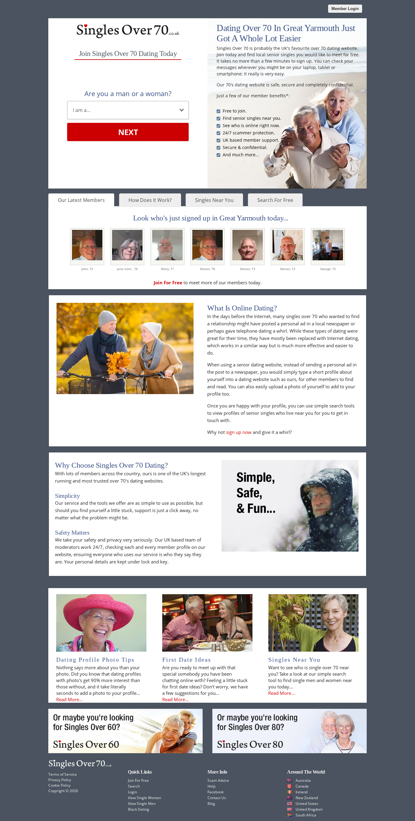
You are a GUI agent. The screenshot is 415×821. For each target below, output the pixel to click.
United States (307, 803)
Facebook (216, 792)
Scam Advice (218, 780)
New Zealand (307, 797)
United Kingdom (309, 809)
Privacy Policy (59, 779)
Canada (302, 786)
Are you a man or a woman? (127, 93)
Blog (211, 803)
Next (128, 132)
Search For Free (275, 200)
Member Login (345, 8)
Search (134, 786)
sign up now (239, 432)
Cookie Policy (59, 785)
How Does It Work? (150, 200)
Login (132, 792)
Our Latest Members (81, 200)
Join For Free (138, 780)
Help (211, 786)
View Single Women (144, 797)
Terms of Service (62, 774)
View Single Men (142, 803)
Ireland (301, 792)
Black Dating (138, 809)
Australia (303, 780)
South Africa (306, 815)
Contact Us (217, 797)
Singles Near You (214, 200)
